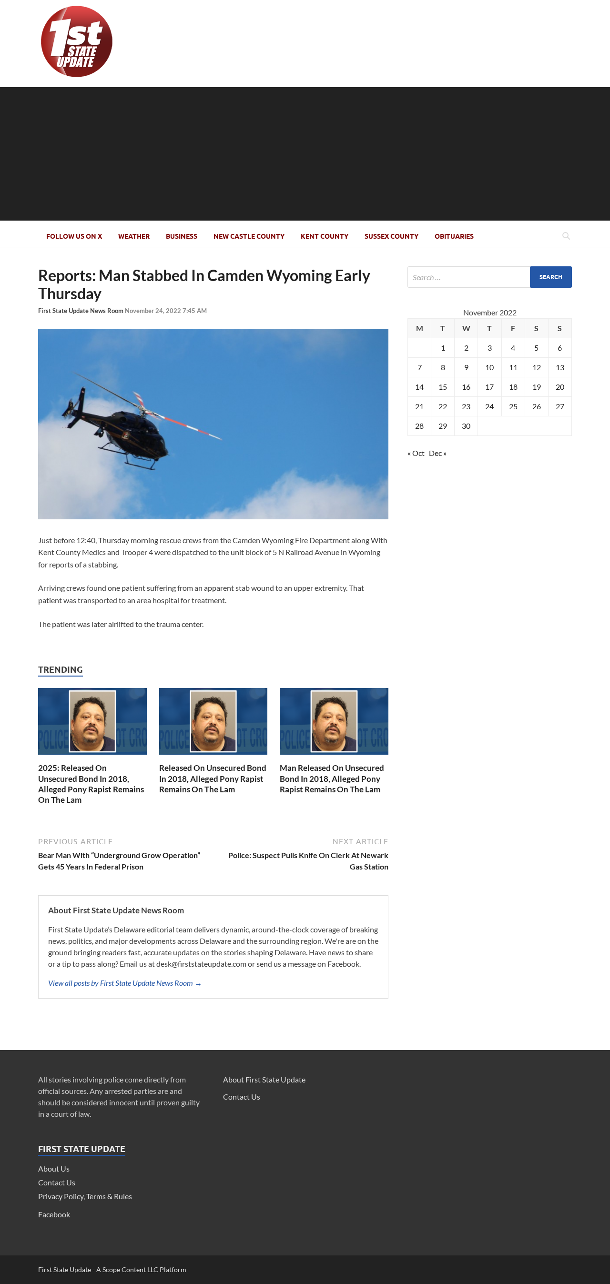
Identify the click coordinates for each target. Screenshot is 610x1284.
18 (513, 386)
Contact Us (56, 1182)
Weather (134, 236)
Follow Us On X (74, 236)
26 (536, 406)
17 (489, 386)
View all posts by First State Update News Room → (125, 982)
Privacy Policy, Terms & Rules (85, 1196)
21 (419, 406)
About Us (54, 1168)
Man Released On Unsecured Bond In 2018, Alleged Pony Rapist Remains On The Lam (332, 778)
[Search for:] (489, 277)
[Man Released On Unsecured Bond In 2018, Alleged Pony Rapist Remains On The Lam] (334, 756)
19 (536, 386)
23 (466, 406)
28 (419, 425)
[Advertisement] (305, 154)
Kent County (324, 236)
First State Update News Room (81, 310)
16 (466, 386)
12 (536, 367)
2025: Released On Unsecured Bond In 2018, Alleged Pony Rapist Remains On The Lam (91, 783)
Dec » (438, 452)
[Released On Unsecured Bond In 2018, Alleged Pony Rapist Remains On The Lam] (213, 756)
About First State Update (264, 1079)
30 (466, 425)
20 (560, 386)
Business (181, 236)
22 (442, 406)
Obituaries (454, 236)
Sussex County (391, 236)
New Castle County (249, 236)
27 (560, 406)
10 (489, 367)
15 (442, 386)
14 (419, 386)
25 (513, 406)
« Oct (416, 452)
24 (489, 406)
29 (442, 425)
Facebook (54, 1214)
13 (560, 367)
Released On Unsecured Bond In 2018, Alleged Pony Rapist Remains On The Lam (212, 778)
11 (513, 367)
